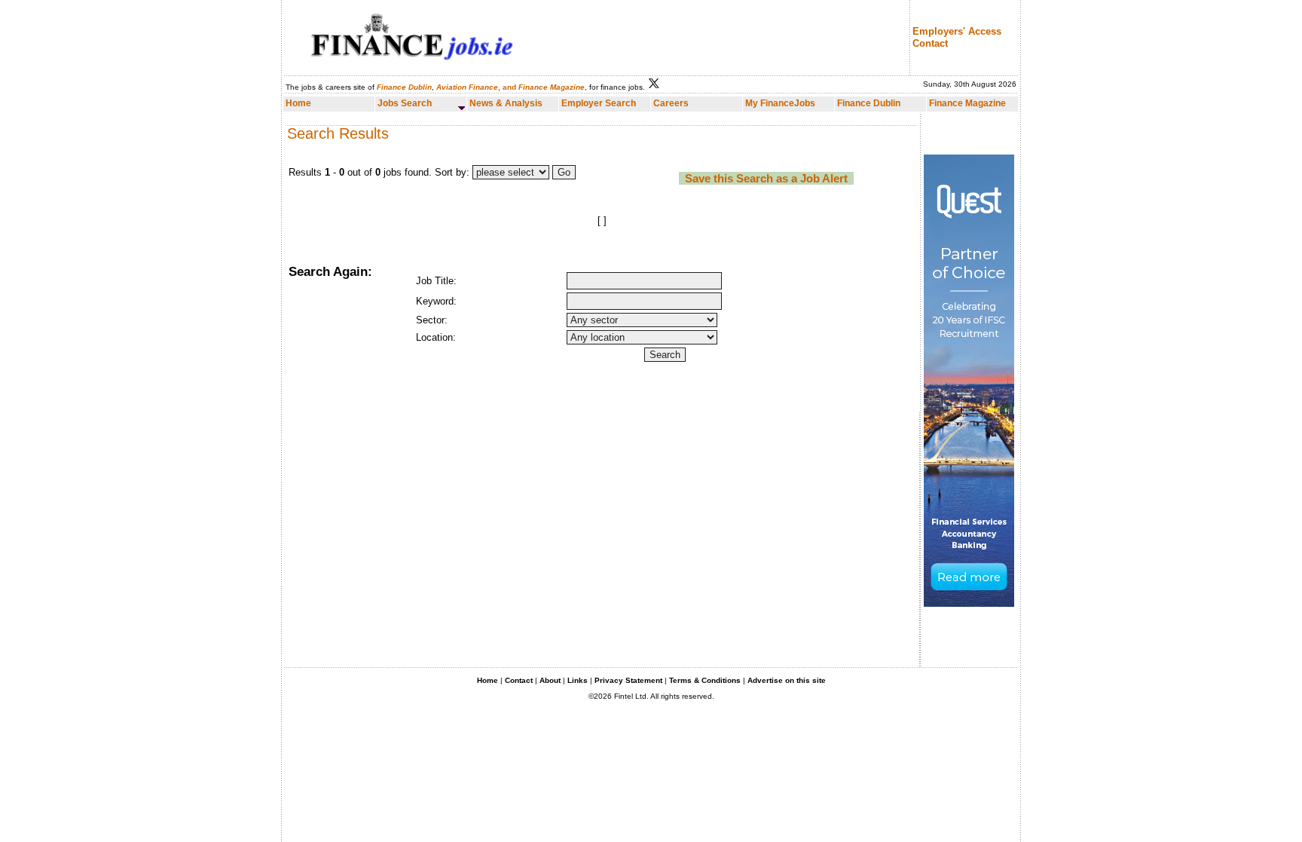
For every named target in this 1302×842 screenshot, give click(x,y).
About (550, 680)
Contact (930, 43)
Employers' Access (956, 31)
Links (577, 680)
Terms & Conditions (705, 680)
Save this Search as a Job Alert (766, 178)
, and (476, 87)
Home (487, 680)
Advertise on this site (786, 680)
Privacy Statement (628, 680)
